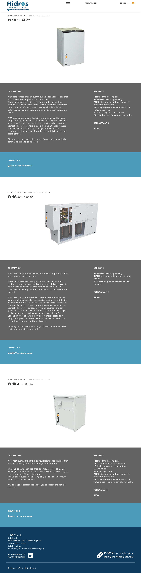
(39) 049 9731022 (18, 557)
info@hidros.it (19, 554)
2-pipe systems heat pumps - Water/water (29, 15)
